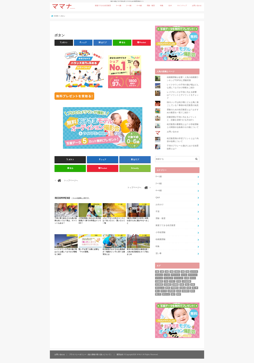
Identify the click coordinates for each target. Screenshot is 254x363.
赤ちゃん (166, 294)
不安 (158, 211)
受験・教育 (151, 5)
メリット (159, 278)
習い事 (159, 253)
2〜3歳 (128, 5)
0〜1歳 (118, 5)
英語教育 (185, 291)
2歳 (166, 272)
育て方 (163, 291)
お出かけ (160, 204)
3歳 (171, 272)
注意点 (182, 288)
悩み (187, 284)
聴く (157, 291)
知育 (188, 288)
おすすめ (194, 272)
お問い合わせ (196, 5)
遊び (173, 294)
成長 (192, 284)
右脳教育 (159, 281)
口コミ (192, 278)
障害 (178, 294)
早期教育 (174, 288)
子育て (172, 281)
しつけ (166, 275)
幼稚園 (175, 284)
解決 (192, 291)
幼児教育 (167, 284)
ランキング (168, 278)
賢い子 (158, 294)
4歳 (182, 272)
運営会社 (120, 354)
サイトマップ (182, 5)
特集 (161, 5)
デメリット (193, 275)
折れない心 (160, 288)
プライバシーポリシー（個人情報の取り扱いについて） (90, 354)
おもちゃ (159, 275)
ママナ (139, 354)
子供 (166, 281)
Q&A (170, 5)
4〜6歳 (139, 5)
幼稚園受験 (160, 239)
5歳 (187, 272)
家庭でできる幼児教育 (103, 5)
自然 (178, 291)
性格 (181, 284)
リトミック (179, 278)
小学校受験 (160, 232)
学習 (178, 281)
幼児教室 (159, 284)
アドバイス (175, 275)
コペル (184, 275)
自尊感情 (171, 291)
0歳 (157, 272)
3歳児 (177, 272)
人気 (186, 278)
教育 (167, 288)
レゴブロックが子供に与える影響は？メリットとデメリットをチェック (183, 95)
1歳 (162, 272)
